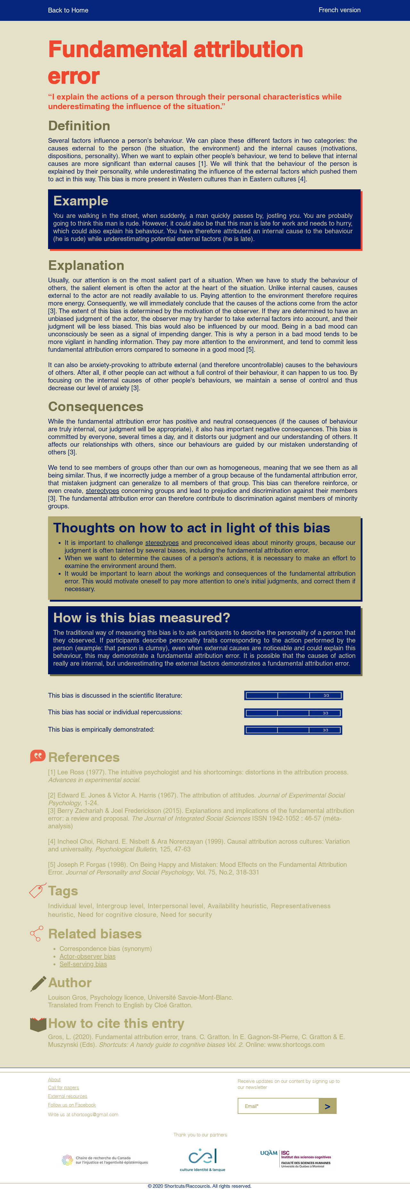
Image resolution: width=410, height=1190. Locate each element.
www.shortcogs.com (296, 1044)
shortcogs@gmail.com (95, 1114)
